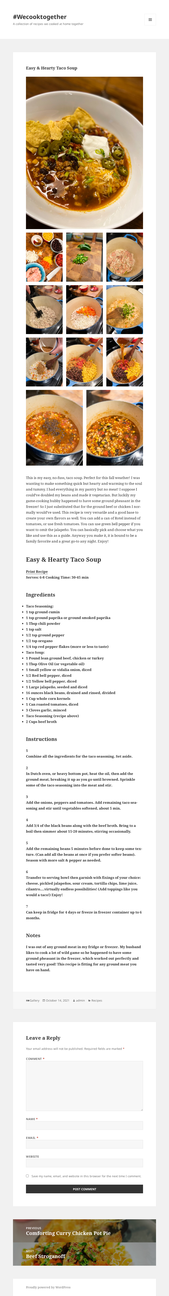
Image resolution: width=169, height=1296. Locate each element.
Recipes (97, 1000)
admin (80, 1000)
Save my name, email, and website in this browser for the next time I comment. (86, 1176)
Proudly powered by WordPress (48, 1287)
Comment (35, 1059)
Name (32, 1119)
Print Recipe (37, 571)
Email (32, 1138)
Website (32, 1156)
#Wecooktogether (40, 17)
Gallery (34, 1000)
